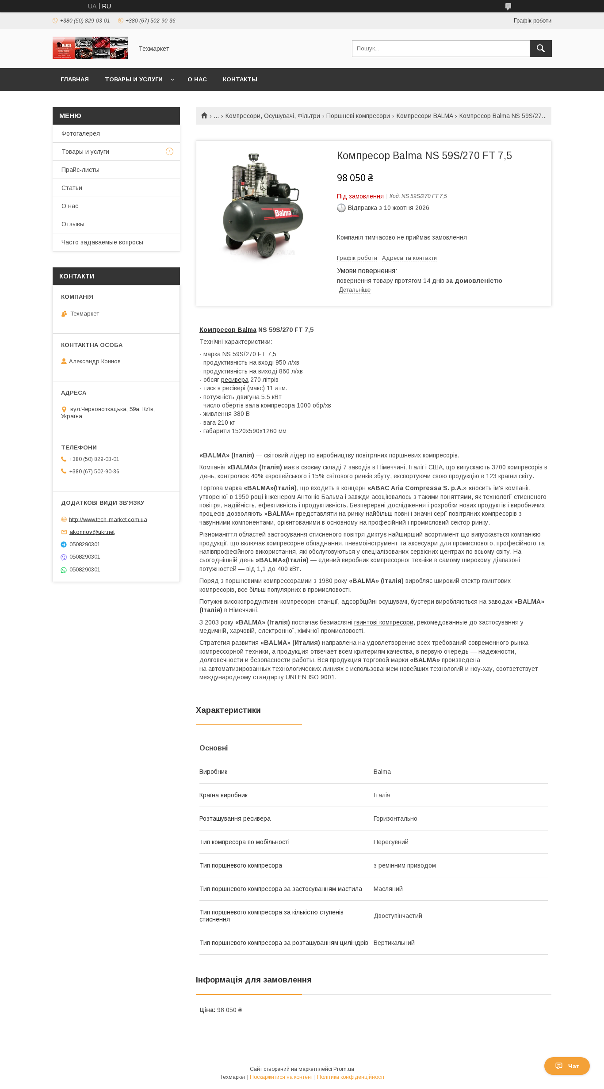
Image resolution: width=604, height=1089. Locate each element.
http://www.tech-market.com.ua (108, 519)
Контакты (240, 79)
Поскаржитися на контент (281, 1077)
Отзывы (72, 224)
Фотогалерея (80, 133)
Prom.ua (343, 1069)
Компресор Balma (227, 329)
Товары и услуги (134, 79)
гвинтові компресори (383, 622)
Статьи (71, 187)
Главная (75, 79)
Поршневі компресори (358, 115)
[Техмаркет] (90, 56)
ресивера (234, 379)
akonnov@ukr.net (92, 532)
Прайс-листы (80, 169)
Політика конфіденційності (350, 1077)
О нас (197, 79)
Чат (573, 1066)
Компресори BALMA (425, 115)
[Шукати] (541, 48)
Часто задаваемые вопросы (102, 242)
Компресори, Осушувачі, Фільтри (273, 115)
